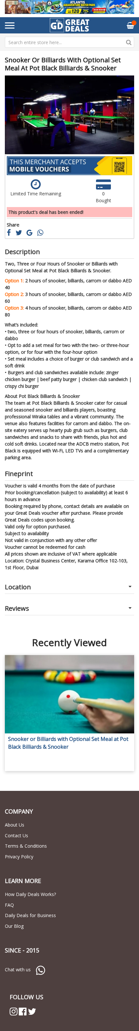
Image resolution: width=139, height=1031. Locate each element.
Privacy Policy (19, 856)
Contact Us (16, 835)
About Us (14, 825)
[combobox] (69, 42)
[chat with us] (40, 969)
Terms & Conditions (26, 846)
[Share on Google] (32, 233)
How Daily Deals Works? (30, 894)
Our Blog (14, 926)
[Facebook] (23, 1011)
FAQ (9, 905)
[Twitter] (32, 1011)
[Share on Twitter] (21, 233)
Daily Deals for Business (30, 915)
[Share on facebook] (11, 233)
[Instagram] (13, 1011)
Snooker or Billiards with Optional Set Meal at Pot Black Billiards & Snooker (68, 742)
